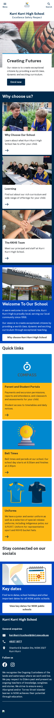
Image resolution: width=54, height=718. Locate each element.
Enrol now (16, 82)
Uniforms (10, 510)
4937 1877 (15, 641)
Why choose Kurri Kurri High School (27, 337)
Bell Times (11, 453)
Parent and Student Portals (22, 386)
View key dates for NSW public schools (27, 608)
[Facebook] (4, 666)
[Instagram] (13, 666)
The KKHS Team (15, 242)
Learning (10, 188)
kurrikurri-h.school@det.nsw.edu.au (29, 635)
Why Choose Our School (20, 134)
